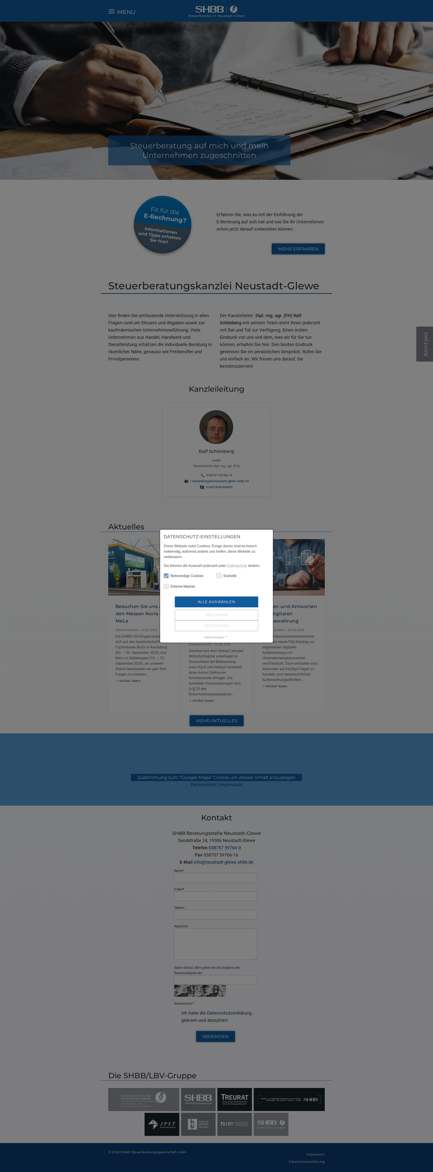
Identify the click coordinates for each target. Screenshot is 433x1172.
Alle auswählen (216, 602)
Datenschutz (237, 566)
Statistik (230, 576)
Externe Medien (182, 586)
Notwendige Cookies (187, 576)
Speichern (217, 626)
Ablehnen (216, 615)
